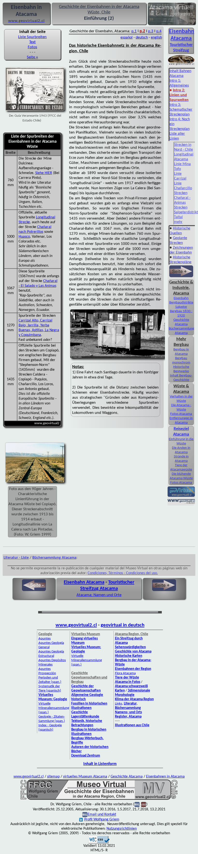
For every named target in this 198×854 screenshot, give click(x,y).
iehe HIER (44, 173)
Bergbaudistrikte (181, 302)
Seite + (32, 57)
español (126, 38)
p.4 (159, 31)
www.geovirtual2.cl (76, 625)
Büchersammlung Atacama (54, 558)
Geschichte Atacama (127, 777)
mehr (178, 222)
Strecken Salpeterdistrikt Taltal (186, 212)
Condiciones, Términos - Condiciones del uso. (123, 573)
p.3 (150, 31)
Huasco (24, 237)
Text (32, 42)
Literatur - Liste (16, 558)
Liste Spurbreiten (32, 37)
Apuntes (44, 638)
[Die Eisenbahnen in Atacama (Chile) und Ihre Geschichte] (181, 65)
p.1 (134, 31)
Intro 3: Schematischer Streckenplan (181, 109)
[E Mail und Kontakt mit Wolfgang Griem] (85, 815)
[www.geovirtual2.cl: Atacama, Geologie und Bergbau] (181, 496)
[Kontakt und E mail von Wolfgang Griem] (137, 805)
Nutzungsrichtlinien (121, 829)
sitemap (53, 777)
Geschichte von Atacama (133, 651)
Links (118, 704)
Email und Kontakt (102, 815)
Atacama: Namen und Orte (99, 595)
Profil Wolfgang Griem (101, 819)
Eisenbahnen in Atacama (165, 777)
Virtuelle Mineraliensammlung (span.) (53, 708)
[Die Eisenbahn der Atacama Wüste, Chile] (99, 799)
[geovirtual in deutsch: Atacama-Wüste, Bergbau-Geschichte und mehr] (181, 503)
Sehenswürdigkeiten (130, 647)
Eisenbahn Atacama (84, 582)
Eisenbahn (181, 298)
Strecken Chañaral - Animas (182, 198)
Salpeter (181, 307)
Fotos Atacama (181, 414)
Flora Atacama (125, 673)
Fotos (32, 47)
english (156, 38)
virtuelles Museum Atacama (85, 777)
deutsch (142, 38)
